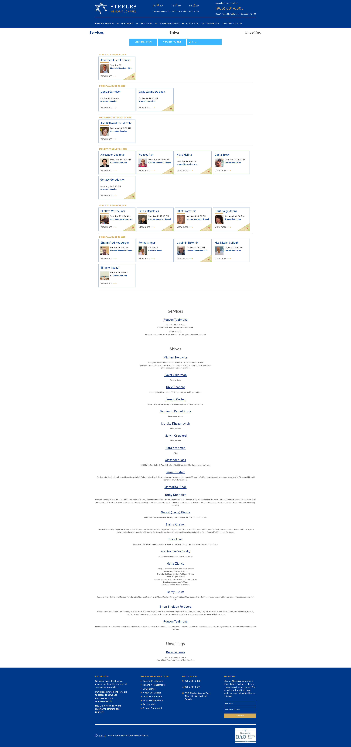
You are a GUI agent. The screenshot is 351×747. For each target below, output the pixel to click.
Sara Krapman (175, 448)
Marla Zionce (175, 564)
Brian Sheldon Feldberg (175, 607)
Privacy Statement (152, 708)
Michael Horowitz (175, 358)
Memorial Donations (153, 700)
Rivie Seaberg (175, 387)
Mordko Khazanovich (175, 424)
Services (97, 32)
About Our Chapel (152, 693)
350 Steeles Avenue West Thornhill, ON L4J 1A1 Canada (197, 696)
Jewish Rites (149, 689)
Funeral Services (104, 24)
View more (106, 76)
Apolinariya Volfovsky (175, 552)
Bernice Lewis (175, 652)
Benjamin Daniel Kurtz (175, 412)
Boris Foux (175, 540)
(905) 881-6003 (230, 8)
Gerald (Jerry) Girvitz (175, 513)
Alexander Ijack (175, 460)
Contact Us (192, 24)
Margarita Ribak (176, 487)
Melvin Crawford (175, 436)
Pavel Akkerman (175, 375)
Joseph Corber (175, 400)
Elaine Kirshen (176, 525)
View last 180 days (172, 42)
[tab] (96, 32)
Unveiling (253, 32)
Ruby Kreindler (175, 495)
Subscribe (240, 716)
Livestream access (232, 24)
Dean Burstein (175, 472)
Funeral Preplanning (153, 681)
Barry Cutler (175, 592)
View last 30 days (143, 42)
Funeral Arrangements (154, 685)
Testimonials (149, 704)
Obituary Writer (210, 24)
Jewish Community (169, 24)
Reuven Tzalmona (175, 320)
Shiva (174, 32)
